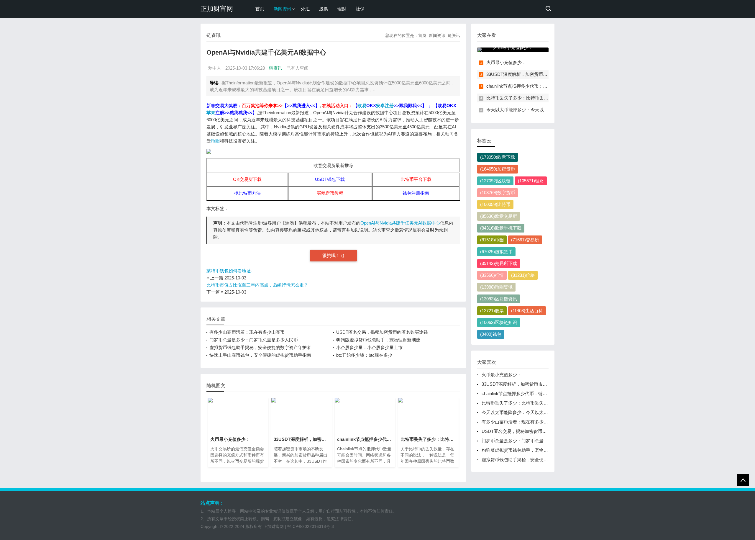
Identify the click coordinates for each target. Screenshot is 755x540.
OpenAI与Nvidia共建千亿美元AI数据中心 (400, 222)
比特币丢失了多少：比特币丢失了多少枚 (526, 97)
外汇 (305, 8)
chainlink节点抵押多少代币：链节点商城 (525, 86)
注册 (389, 105)
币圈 (215, 140)
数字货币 (497, 192)
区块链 (495, 180)
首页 (259, 8)
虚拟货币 (496, 251)
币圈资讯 (496, 286)
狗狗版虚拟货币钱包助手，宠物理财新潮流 (378, 339)
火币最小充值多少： (506, 62)
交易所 (525, 239)
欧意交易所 (498, 216)
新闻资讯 (282, 8)
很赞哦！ (331, 255)
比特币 (495, 204)
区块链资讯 (498, 298)
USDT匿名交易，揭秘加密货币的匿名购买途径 (382, 332)
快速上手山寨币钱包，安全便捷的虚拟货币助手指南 (260, 355)
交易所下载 (498, 263)
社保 (360, 8)
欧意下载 (497, 157)
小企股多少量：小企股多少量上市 (369, 347)
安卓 (380, 105)
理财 (341, 8)
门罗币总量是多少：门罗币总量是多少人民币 (253, 339)
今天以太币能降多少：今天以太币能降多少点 (530, 109)
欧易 (361, 105)
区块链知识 (498, 322)
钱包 (490, 334)
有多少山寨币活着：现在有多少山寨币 (247, 332)
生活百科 (527, 310)
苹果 (210, 112)
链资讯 (454, 35)
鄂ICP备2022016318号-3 (310, 526)
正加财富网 (217, 8)
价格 (523, 275)
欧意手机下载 (500, 227)
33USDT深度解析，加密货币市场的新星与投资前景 (536, 74)
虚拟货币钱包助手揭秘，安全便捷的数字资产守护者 (260, 347)
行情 (492, 275)
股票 (323, 8)
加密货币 (497, 168)
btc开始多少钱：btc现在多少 (364, 355)
